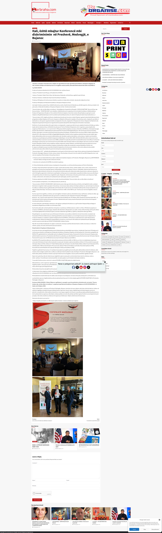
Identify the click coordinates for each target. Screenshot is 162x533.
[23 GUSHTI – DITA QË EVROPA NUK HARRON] (106, 214)
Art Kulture (60, 23)
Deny (145, 529)
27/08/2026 (60, 448)
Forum (84, 23)
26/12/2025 (37, 41)
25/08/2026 (83, 446)
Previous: (42, 419)
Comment (34, 463)
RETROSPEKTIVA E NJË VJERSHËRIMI (89, 445)
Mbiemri (103, 159)
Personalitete (105, 115)
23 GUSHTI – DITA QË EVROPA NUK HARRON (112, 79)
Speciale (48, 23)
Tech (103, 128)
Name (34, 480)
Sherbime (106, 23)
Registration (113, 23)
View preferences (155, 529)
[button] (159, 519)
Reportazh (67, 23)
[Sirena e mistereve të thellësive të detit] (66, 435)
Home (32, 23)
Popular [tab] (109, 174)
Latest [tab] (104, 174)
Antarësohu (116, 169)
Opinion (54, 23)
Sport (103, 123)
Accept (134, 529)
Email (68, 480)
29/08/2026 (36, 527)
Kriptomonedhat (106, 103)
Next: (93, 419)
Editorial (38, 23)
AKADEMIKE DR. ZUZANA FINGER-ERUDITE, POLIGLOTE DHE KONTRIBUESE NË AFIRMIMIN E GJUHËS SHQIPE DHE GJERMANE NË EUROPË (115, 71)
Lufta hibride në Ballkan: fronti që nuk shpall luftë (113, 77)
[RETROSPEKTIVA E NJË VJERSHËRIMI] (89, 435)
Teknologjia (90, 23)
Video (103, 133)
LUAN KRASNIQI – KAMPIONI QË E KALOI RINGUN (113, 74)
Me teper (98, 23)
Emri (102, 164)
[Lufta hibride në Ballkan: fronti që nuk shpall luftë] (106, 203)
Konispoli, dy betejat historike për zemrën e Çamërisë (113, 82)
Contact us (120, 23)
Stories (103, 125)
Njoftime (104, 110)
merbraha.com (10, 532)
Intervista (78, 23)
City (102, 148)
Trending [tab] (116, 174)
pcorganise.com (29, 532)
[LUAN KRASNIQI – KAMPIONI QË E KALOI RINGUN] (106, 192)
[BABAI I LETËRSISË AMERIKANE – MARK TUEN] (42, 435)
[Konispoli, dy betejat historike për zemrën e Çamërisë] (106, 226)
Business (104, 92)
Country (103, 153)
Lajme (43, 23)
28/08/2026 (36, 448)
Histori (73, 23)
